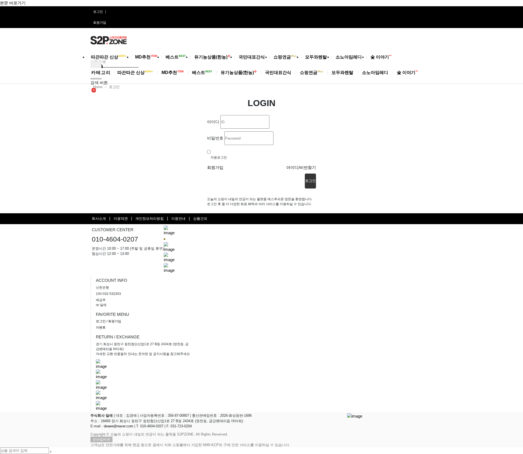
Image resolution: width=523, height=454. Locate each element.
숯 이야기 (380, 57)
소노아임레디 (349, 57)
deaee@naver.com (118, 426)
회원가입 (99, 22)
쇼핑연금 (285, 57)
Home (97, 87)
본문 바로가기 (13, 3)
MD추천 (146, 57)
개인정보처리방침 (149, 219)
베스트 (176, 57)
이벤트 (101, 327)
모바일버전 (101, 439)
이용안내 (178, 219)
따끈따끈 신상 (109, 57)
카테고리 (101, 72)
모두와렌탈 (316, 57)
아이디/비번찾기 (301, 167)
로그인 (98, 12)
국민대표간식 (252, 57)
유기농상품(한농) (212, 57)
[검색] (50, 451)
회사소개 (99, 219)
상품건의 (200, 219)
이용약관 (121, 219)
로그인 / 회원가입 (108, 321)
